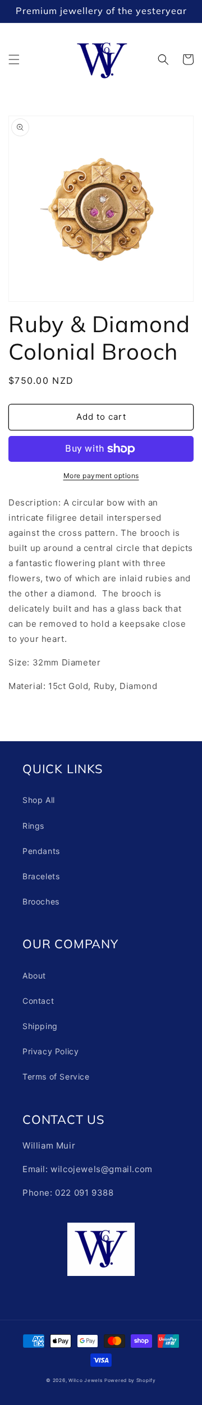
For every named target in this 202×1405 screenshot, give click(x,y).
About (34, 975)
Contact (38, 1000)
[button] (14, 59)
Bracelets (40, 876)
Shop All (38, 800)
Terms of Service (56, 1076)
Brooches (40, 901)
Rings (33, 825)
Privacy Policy (50, 1051)
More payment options (101, 475)
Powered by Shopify (130, 1380)
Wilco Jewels (85, 1380)
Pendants (41, 851)
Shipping (40, 1026)
